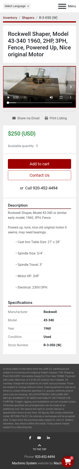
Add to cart (39, 163)
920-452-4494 (45, 188)
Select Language (15, 6)
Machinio (60, 463)
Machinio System (24, 463)
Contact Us (39, 175)
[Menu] (62, 6)
